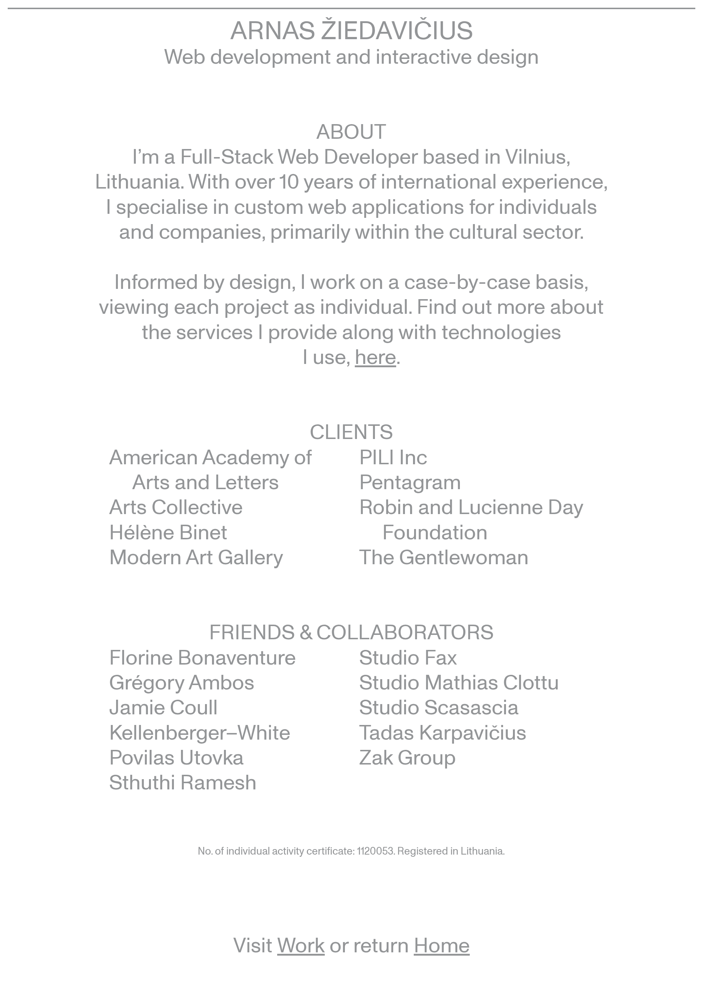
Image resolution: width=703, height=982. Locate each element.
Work (301, 944)
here (375, 356)
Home (442, 944)
